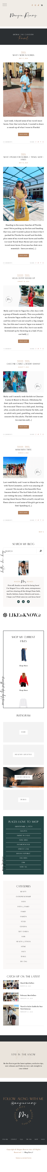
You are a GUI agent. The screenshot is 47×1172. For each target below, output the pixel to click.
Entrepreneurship (23, 897)
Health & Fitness (23, 942)
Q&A (21, 1139)
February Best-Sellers (28, 995)
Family (23, 912)
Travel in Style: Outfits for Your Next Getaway (31, 1008)
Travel (23, 52)
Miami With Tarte (23, 450)
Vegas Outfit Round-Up (23, 278)
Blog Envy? (28, 1152)
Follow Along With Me (24, 1099)
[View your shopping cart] (42, 5)
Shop (36, 1139)
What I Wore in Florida (23, 55)
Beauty (24, 892)
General (23, 927)
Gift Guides (23, 932)
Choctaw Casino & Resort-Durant (23, 364)
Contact (14, 1139)
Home (23, 947)
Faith (23, 902)
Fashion (20, 275)
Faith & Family (24, 907)
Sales (23, 952)
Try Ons (23, 962)
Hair (23, 937)
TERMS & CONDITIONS (23, 1158)
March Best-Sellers (27, 983)
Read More (24, 134)
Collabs (5, 1139)
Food (23, 922)
